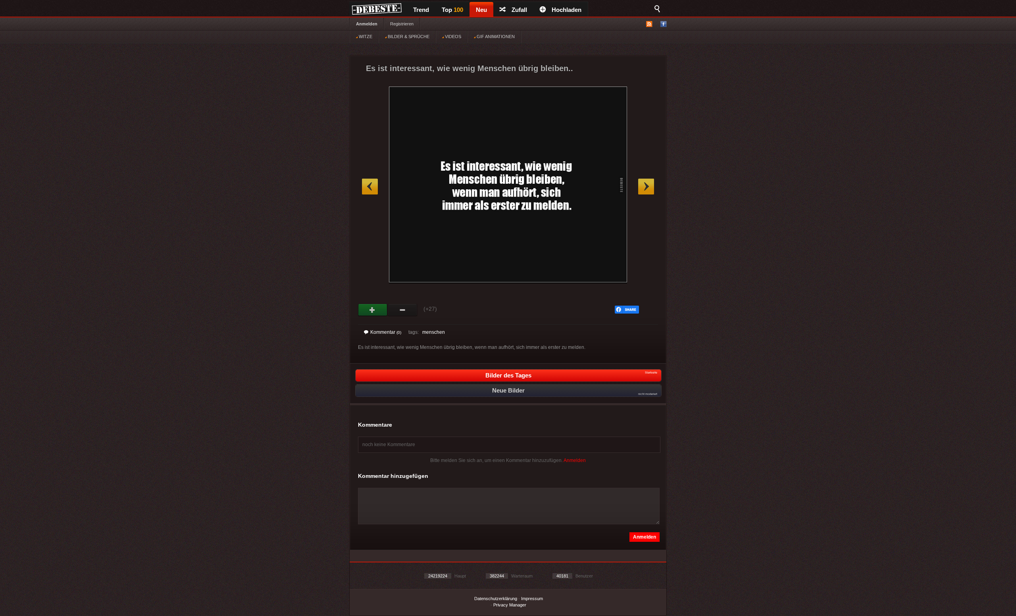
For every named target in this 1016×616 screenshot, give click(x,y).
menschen (433, 332)
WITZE (365, 36)
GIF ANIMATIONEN (495, 36)
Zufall (519, 9)
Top (452, 9)
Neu (481, 9)
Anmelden (366, 23)
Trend (421, 9)
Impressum (532, 598)
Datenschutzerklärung (495, 598)
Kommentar (385, 332)
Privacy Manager (509, 605)
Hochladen (566, 9)
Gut (373, 310)
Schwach (403, 310)
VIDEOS (452, 36)
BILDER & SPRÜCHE (408, 36)
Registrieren (402, 23)
